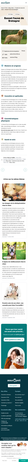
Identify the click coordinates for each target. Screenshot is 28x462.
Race (13, 162)
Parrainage (3, 405)
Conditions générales (6, 415)
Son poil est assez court (7, 130)
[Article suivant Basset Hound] (25, 170)
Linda (13, 157)
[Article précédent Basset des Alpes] (3, 170)
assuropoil (4, 236)
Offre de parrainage (6, 418)
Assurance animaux (6, 394)
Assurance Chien (5, 400)
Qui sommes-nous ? (20, 394)
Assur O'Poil (4, 8)
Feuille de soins (4, 413)
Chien (10, 162)
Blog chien (11, 8)
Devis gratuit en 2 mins (13, 339)
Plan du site (18, 405)
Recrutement (18, 397)
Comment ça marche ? (6, 402)
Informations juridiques (6, 425)
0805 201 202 (23, 420)
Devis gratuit (13, 385)
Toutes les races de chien (18, 160)
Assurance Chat (5, 397)
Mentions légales (19, 402)
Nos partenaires (19, 400)
